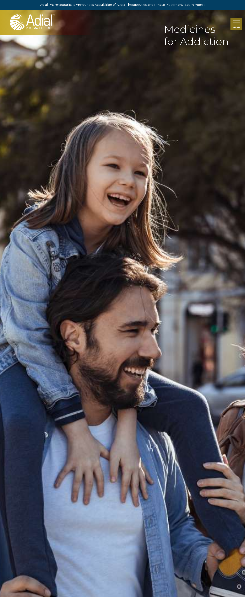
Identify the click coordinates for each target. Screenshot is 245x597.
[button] (236, 24)
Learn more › (195, 4)
